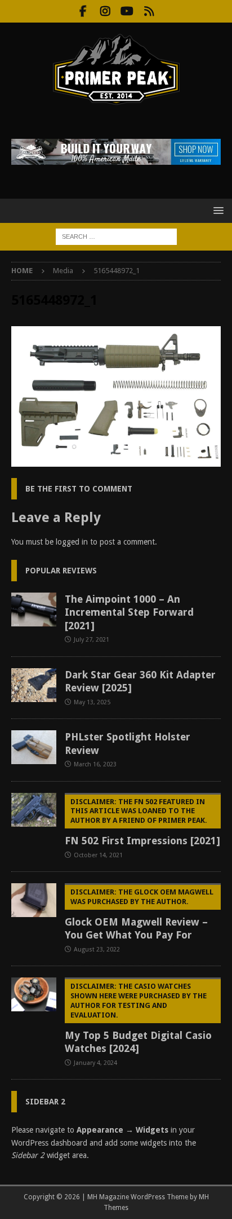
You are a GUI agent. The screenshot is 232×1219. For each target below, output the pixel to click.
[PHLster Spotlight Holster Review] (33, 747)
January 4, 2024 (95, 1063)
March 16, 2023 (95, 764)
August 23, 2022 (97, 949)
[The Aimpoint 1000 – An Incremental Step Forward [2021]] (33, 609)
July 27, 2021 (91, 639)
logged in (72, 541)
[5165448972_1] (116, 460)
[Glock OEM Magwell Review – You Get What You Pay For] (33, 900)
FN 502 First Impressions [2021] (142, 822)
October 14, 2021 (98, 855)
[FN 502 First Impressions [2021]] (33, 810)
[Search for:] (116, 235)
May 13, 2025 (92, 702)
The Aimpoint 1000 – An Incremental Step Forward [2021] (129, 612)
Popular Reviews (61, 570)
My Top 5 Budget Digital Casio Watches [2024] (138, 1018)
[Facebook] (83, 11)
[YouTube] (127, 11)
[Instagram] (105, 11)
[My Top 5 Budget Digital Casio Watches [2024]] (33, 994)
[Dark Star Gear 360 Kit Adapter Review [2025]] (33, 685)
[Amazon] (149, 11)
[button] (216, 210)
